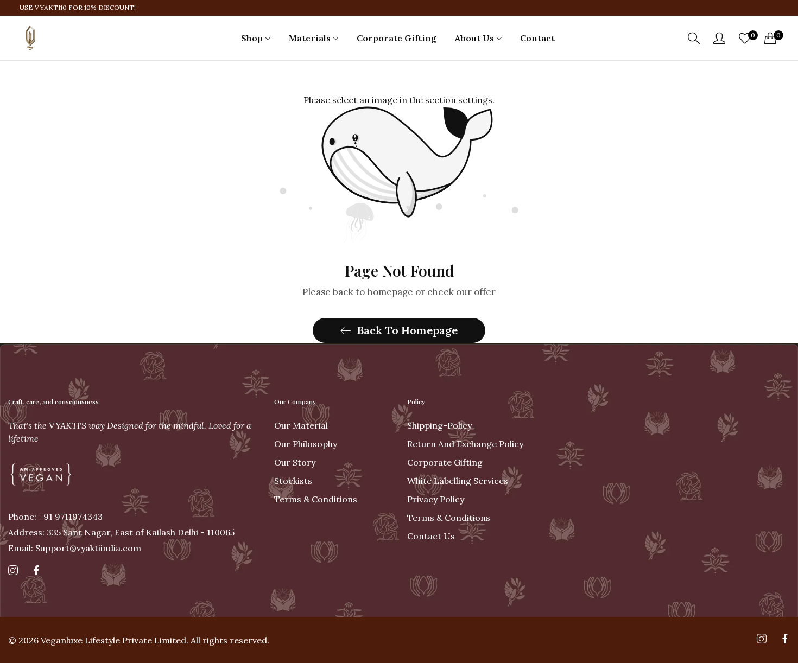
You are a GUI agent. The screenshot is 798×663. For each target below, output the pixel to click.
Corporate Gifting (445, 462)
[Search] (694, 38)
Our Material (301, 425)
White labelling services (457, 480)
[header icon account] (719, 38)
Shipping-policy (439, 425)
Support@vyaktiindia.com (74, 548)
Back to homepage (407, 330)
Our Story (294, 462)
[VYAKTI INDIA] (29, 38)
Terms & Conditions (315, 499)
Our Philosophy (305, 443)
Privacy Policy (435, 499)
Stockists (293, 480)
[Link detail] (13, 570)
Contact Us (431, 536)
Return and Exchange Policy (465, 443)
